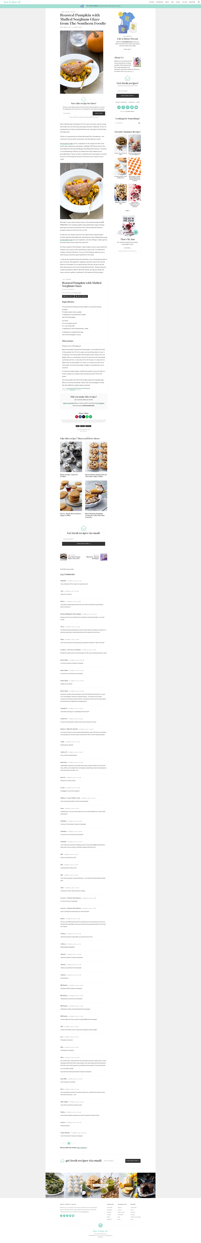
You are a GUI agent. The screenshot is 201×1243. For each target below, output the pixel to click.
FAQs (119, 1217)
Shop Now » (128, 49)
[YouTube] (136, 107)
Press (119, 1219)
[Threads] (132, 107)
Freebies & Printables (136, 1217)
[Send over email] (90, 416)
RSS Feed (125, 102)
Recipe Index (134, 1207)
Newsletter (109, 1207)
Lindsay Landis (77, 27)
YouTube (109, 1214)
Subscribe (192, 2)
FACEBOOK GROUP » (128, 111)
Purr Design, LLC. (109, 1235)
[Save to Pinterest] (76, 416)
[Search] (199, 2)
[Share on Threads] (83, 416)
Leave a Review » (82, 1147)
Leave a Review (82, 296)
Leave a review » (77, 292)
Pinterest (109, 1212)
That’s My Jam (121, 1212)
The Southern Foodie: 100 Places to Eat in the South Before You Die (78, 388)
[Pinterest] (123, 107)
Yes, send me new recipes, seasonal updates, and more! (84, 117)
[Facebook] (119, 107)
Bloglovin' (131, 102)
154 (83, 431)
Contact (120, 1210)
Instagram (109, 1210)
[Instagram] (127, 107)
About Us (120, 1207)
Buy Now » (127, 248)
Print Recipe (69, 296)
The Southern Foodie (66, 143)
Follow (184, 2)
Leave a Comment (68, 403)
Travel (178, 2)
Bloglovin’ (109, 1219)
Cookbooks (159, 2)
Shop (172, 2)
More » (122, 210)
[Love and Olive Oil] (12, 2)
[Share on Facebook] (80, 416)
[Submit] (138, 123)
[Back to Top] (100, 1225)
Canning (132, 1214)
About (167, 2)
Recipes (151, 2)
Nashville (133, 1212)
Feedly (138, 102)
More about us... (128, 71)
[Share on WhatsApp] (87, 416)
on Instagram (100, 403)
